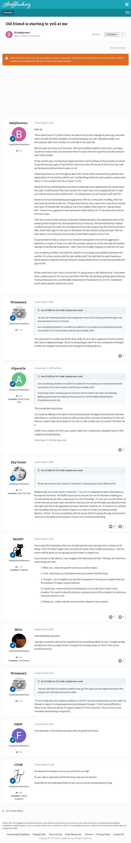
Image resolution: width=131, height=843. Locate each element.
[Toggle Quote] (39, 310)
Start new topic (117, 48)
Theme (88, 834)
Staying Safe (39, 834)
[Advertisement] (65, 91)
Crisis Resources (73, 834)
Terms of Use (55, 834)
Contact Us (118, 834)
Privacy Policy (103, 834)
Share (97, 34)
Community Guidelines (18, 834)
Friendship (35, 36)
